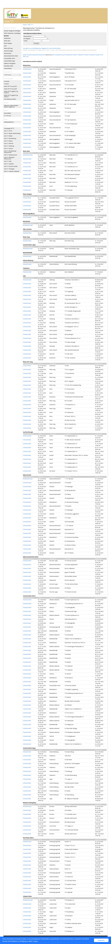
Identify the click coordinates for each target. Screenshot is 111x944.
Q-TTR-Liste (7, 116)
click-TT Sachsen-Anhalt (10, 166)
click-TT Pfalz (8, 161)
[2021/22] (54, 55)
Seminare (6, 81)
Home (24, 24)
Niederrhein (7, 38)
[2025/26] (31, 55)
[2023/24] (43, 55)
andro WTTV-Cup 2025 (10, 86)
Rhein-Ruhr (7, 41)
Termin (25, 41)
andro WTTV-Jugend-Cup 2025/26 (11, 92)
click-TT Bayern (8, 141)
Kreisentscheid (27, 69)
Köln (5, 46)
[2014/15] (94, 55)
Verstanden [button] (101, 940)
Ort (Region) (26, 38)
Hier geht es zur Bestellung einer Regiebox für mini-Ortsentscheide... (42, 48)
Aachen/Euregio (8, 51)
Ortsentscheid (27, 77)
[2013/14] (100, 55)
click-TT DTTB (8, 131)
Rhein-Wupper (8, 43)
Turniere (6, 84)
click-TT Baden (8, 136)
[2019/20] (66, 55)
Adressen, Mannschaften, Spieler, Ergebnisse (11, 106)
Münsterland (7, 53)
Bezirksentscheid (28, 155)
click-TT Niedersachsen (10, 155)
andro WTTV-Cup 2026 (10, 89)
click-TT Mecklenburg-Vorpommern (10, 151)
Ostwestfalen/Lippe (9, 61)
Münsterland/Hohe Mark (11, 56)
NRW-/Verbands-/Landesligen (12, 33)
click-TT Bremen (8, 143)
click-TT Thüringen (9, 169)
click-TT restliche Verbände (11, 171)
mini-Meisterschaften (10, 99)
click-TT (30, 24)
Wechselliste (7, 113)
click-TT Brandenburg (10, 138)
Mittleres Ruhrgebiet (9, 63)
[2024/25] (37, 55)
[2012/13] (25, 56)
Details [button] (35, 941)
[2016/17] (83, 55)
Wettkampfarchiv (9, 122)
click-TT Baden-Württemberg (12, 133)
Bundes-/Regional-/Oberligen (12, 31)
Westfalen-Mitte (8, 66)
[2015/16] (88, 55)
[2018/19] (71, 55)
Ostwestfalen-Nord (9, 58)
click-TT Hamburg (9, 146)
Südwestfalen (8, 68)
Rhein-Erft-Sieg (8, 48)
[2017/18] (77, 55)
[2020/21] (60, 55)
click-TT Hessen (8, 148)
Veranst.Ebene (27, 36)
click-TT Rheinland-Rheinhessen (9, 158)
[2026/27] (25, 55)
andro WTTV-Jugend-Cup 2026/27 (11, 95)
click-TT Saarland (9, 164)
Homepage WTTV (9, 128)
